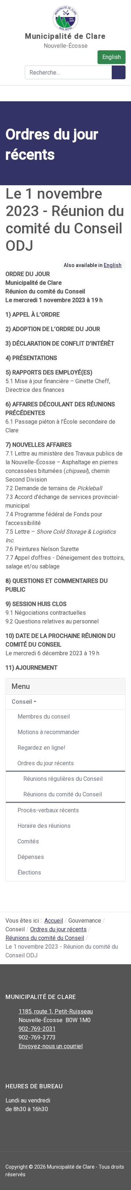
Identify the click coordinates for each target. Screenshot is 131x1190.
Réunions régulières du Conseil (63, 778)
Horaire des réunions (44, 825)
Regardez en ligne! (41, 747)
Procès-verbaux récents (48, 810)
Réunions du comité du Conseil (62, 794)
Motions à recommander (48, 732)
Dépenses (30, 857)
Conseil (22, 701)
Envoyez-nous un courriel (51, 1046)
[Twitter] (26, 1065)
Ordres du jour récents (45, 763)
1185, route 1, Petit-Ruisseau (56, 1011)
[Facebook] (10, 1065)
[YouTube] (42, 1065)
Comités (28, 841)
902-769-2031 (37, 1028)
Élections (29, 872)
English (111, 57)
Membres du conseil (43, 716)
